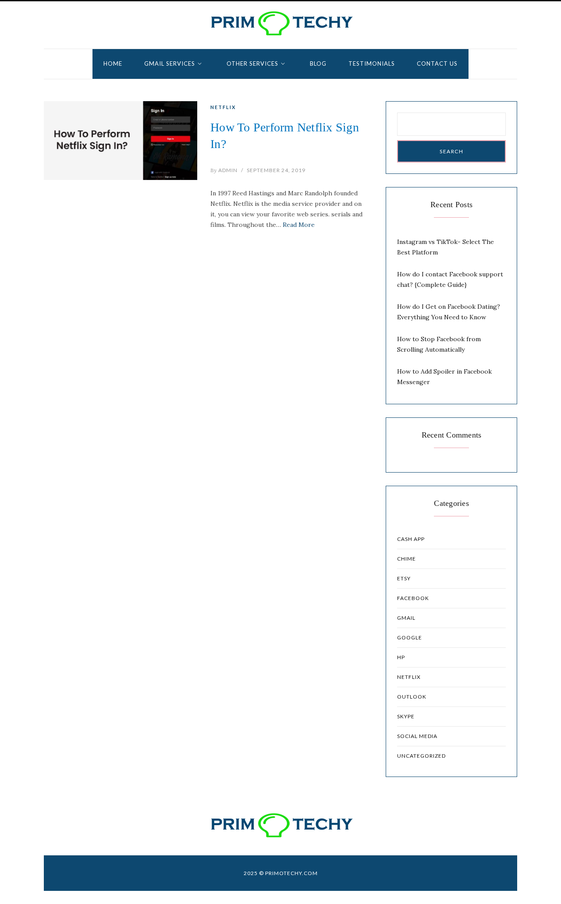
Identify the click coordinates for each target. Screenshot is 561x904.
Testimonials (371, 63)
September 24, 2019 (276, 170)
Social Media (417, 736)
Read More (299, 225)
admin (224, 170)
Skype (406, 716)
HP (401, 657)
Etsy (404, 578)
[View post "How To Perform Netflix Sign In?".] (120, 140)
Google (409, 637)
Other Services (252, 63)
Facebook (413, 598)
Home (112, 63)
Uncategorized (421, 755)
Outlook (411, 696)
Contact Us (437, 63)
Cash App (411, 539)
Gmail (406, 617)
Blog (318, 63)
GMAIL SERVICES (169, 63)
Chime (406, 558)
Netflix (223, 107)
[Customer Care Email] (280, 23)
